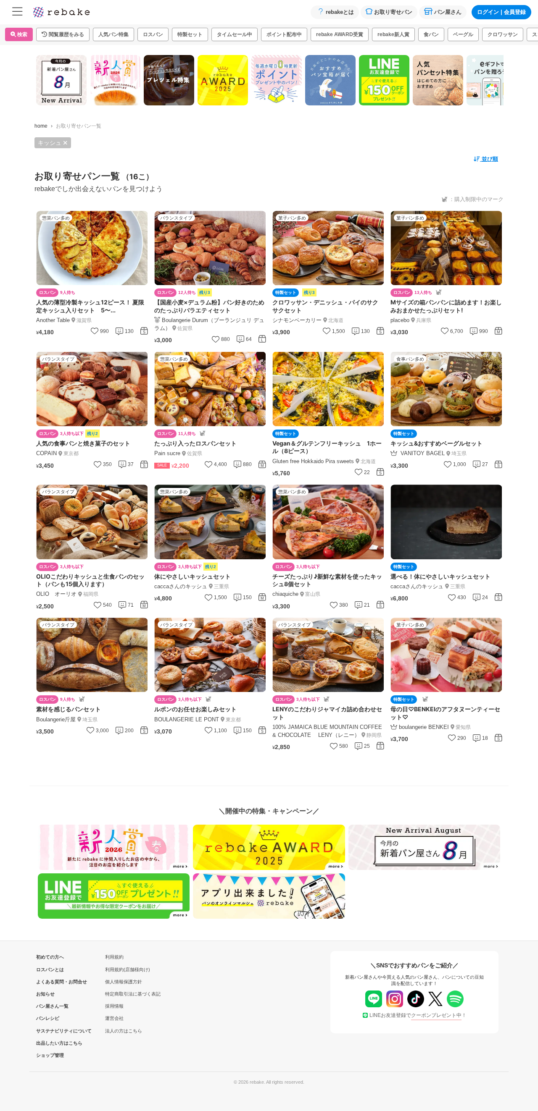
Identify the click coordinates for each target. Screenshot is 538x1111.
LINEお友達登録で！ (418, 1015)
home (40, 126)
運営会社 (114, 1018)
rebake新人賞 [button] (393, 34)
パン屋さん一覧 (50, 1006)
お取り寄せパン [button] (393, 12)
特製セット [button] (190, 34)
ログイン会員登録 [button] (501, 12)
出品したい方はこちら (50, 1042)
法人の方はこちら (123, 1030)
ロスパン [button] (153, 34)
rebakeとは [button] (340, 12)
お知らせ (45, 993)
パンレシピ (47, 1018)
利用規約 (114, 956)
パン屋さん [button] (448, 12)
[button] (63, 34)
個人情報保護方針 (123, 981)
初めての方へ (50, 956)
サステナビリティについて (50, 1030)
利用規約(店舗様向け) (127, 969)
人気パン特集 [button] (113, 34)
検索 (21, 34)
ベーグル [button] (463, 34)
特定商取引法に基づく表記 (133, 993)
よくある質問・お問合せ (50, 981)
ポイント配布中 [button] (284, 34)
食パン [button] (431, 34)
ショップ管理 (50, 1055)
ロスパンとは (50, 969)
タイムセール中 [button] (234, 34)
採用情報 (114, 1006)
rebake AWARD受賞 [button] (339, 34)
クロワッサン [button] (503, 34)
